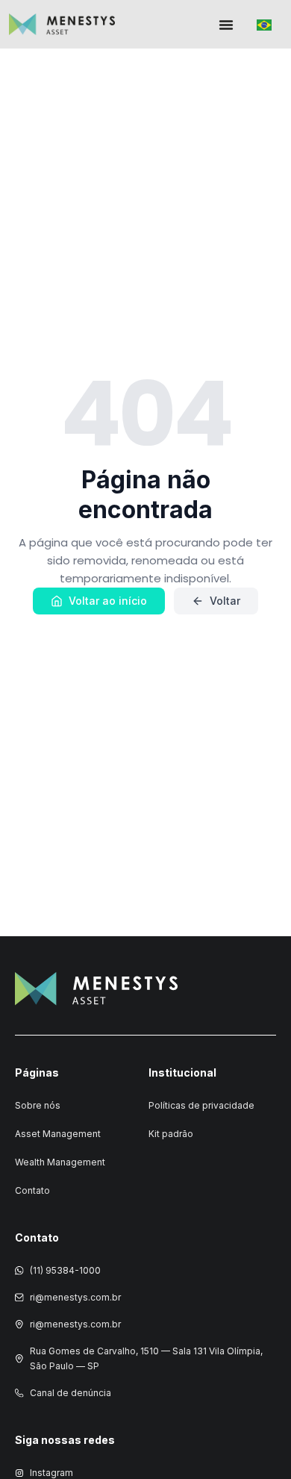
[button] (226, 24)
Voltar (225, 600)
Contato (32, 1190)
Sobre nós (37, 1105)
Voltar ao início (108, 600)
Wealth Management (60, 1162)
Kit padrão (170, 1133)
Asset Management (58, 1133)
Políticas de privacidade (201, 1105)
